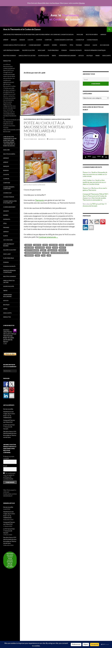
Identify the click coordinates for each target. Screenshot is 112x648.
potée (55, 247)
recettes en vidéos (92, 34)
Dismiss (82, 3)
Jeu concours (104, 45)
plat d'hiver (40, 247)
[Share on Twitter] (91, 221)
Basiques (14, 39)
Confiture (48, 39)
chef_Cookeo (87, 180)
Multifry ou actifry (28, 50)
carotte (28, 245)
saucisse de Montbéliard (60, 253)
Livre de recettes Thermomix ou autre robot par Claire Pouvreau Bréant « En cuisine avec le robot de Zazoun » (38, 34)
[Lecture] (86, 157)
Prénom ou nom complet (8, 457)
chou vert (53, 245)
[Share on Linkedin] (85, 227)
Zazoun (42, 139)
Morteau (69, 245)
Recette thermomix (32, 250)
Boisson (22, 39)
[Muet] (103, 157)
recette (62, 247)
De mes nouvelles (8, 409)
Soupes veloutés (43, 55)
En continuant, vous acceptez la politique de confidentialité (9, 476)
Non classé (41, 50)
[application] (96, 136)
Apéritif (5, 39)
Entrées (54, 45)
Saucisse (46, 253)
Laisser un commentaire (57, 139)
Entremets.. (63, 45)
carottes (37, 245)
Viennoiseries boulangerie (67, 55)
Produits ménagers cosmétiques (95, 50)
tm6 (49, 255)
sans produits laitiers (33, 253)
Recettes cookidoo (9, 55)
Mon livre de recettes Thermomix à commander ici (94, 199)
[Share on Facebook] (85, 221)
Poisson (64, 50)
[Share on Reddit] (97, 221)
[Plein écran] (106, 157)
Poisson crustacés (75, 50)
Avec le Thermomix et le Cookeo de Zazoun (22, 29)
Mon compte (106, 55)
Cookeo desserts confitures (63, 39)
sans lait (63, 250)
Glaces (95, 45)
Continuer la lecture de (48, 237)
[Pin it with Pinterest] (102, 221)
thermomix (29, 255)
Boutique (90, 55)
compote (39, 39)
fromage (79, 45)
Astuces (81, 55)
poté (48, 247)
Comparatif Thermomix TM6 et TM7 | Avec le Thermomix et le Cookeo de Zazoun (95, 196)
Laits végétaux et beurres (11, 50)
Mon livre (80, 34)
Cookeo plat (80, 39)
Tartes (54, 55)
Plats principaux (53, 50)
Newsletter (7, 61)
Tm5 (43, 255)
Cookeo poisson (92, 39)
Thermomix (39, 200)
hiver (61, 245)
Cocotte (30, 39)
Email (5, 466)
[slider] (94, 157)
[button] (95, 136)
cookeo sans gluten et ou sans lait (14, 45)
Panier (97, 55)
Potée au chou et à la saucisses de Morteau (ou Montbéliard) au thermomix (48, 129)
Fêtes (71, 45)
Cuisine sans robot (35, 45)
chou (45, 245)
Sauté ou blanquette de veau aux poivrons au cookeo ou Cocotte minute (95, 174)
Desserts (46, 45)
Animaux (103, 34)
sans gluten (53, 250)
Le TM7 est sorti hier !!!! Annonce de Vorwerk (95, 205)
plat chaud (29, 247)
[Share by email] (91, 227)
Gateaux (87, 45)
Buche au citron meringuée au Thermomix (95, 189)
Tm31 (37, 255)
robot (43, 250)
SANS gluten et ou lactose (27, 55)
